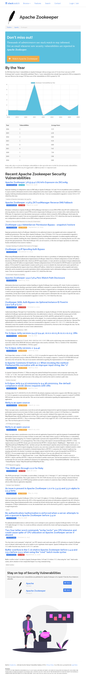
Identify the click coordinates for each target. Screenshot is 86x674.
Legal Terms (74, 665)
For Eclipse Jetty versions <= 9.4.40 (22, 348)
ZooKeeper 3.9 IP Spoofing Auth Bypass (25, 249)
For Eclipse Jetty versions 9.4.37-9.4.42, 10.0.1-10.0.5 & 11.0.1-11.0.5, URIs (41, 333)
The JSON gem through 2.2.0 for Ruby (24, 468)
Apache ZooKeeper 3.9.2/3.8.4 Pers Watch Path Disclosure (35, 278)
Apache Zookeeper (36, 591)
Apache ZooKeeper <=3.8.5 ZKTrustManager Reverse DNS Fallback (39, 202)
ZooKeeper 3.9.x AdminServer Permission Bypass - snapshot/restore (40, 225)
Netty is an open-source (17, 402)
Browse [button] (26, 3)
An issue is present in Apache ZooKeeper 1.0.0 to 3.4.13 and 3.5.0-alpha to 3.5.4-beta (42, 489)
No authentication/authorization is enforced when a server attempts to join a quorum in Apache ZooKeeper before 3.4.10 (42, 514)
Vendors (9, 27)
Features (37, 3)
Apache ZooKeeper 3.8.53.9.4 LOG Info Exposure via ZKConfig (36, 182)
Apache (16, 27)
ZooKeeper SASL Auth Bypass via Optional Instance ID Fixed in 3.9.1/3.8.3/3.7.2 (36, 303)
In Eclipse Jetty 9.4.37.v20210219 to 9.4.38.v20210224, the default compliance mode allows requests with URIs (38, 384)
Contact (57, 3)
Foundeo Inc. (13, 665)
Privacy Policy (50, 665)
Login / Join (74, 3)
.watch (14, 3)
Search (47, 3)
